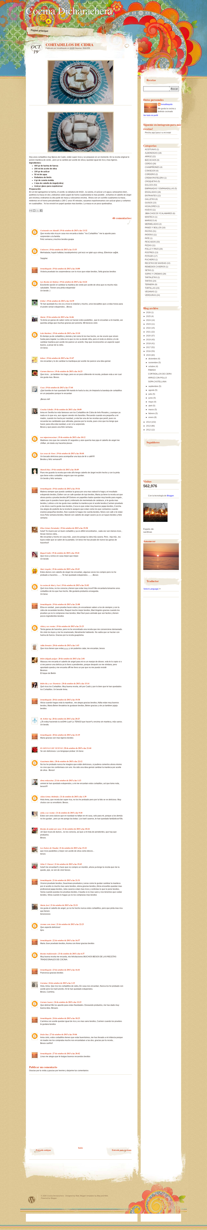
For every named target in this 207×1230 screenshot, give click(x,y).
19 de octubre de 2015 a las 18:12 (71, 437)
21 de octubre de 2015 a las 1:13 (68, 780)
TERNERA (149, 284)
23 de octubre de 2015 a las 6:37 (71, 953)
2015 (148, 355)
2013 (148, 426)
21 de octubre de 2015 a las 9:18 (69, 812)
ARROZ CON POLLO (157, 378)
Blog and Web (102, 1196)
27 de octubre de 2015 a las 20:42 (66, 1053)
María (42, 317)
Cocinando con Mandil (49, 230)
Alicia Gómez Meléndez (49, 796)
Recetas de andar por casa (50, 829)
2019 (148, 339)
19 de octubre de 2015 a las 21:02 (75, 585)
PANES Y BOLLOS (153, 228)
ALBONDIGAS (151, 153)
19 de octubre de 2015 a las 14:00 (66, 268)
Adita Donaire (46, 645)
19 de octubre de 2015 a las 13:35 (63, 249)
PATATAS (149, 235)
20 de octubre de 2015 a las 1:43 (66, 645)
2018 (148, 343)
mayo (151, 402)
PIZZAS (148, 245)
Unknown (44, 249)
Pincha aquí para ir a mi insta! (158, 133)
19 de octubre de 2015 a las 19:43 (66, 569)
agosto (151, 390)
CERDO (148, 164)
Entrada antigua (43, 1149)
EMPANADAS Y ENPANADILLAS (159, 188)
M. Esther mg (45, 718)
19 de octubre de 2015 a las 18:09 (68, 409)
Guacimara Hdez (47, 761)
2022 (148, 328)
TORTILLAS (150, 288)
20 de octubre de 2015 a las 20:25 (66, 718)
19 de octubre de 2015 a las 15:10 (66, 333)
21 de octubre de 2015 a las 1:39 (73, 796)
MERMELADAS (152, 224)
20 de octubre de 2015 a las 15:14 (75, 683)
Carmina (43, 983)
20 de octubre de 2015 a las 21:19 (66, 735)
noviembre (153, 362)
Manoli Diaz (45, 469)
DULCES (86, 48)
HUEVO (148, 210)
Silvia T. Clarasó (46, 864)
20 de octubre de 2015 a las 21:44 (77, 748)
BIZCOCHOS (150, 160)
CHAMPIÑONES (152, 167)
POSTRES (149, 252)
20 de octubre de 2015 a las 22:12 (68, 761)
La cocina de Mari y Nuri (50, 585)
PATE (147, 238)
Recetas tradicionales (48, 953)
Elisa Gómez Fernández (49, 528)
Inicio (80, 1147)
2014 (148, 422)
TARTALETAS (151, 277)
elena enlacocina (47, 780)
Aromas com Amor (47, 924)
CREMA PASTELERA (154, 178)
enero (151, 417)
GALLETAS (150, 199)
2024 (148, 320)
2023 (148, 324)
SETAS (148, 270)
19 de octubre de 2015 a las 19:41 (65, 553)
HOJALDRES (151, 206)
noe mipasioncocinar (48, 437)
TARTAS (148, 281)
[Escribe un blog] (34, 210)
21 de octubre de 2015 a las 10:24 (76, 829)
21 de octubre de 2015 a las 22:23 (70, 924)
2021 (148, 332)
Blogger (170, 496)
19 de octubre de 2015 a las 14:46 (60, 317)
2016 (148, 351)
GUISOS (148, 203)
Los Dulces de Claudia (49, 848)
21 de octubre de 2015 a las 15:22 (73, 848)
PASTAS (148, 231)
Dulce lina (44, 1034)
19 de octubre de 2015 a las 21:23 (70, 626)
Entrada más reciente (121, 1149)
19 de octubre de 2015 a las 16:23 (68, 371)
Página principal (39, 30)
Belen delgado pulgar (48, 658)
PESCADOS (150, 242)
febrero (151, 413)
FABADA (152, 370)
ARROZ (148, 156)
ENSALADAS (151, 192)
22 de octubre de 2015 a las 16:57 (66, 940)
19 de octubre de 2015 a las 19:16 (66, 488)
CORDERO (150, 174)
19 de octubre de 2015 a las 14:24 (73, 281)
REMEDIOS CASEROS (155, 267)
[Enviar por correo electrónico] (30, 210)
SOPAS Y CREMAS (153, 274)
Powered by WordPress (31, 1199)
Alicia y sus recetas (47, 626)
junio (150, 398)
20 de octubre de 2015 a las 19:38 (66, 699)
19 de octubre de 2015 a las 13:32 (73, 230)
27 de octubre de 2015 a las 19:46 (63, 1034)
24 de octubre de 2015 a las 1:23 (62, 983)
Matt (77, 1196)
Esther (43, 301)
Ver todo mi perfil (150, 115)
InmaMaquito (45, 268)
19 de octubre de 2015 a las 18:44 (70, 453)
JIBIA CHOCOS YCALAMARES (158, 213)
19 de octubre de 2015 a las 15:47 (60, 358)
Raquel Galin (45, 553)
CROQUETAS (151, 181)
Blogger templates (87, 1196)
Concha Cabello (46, 409)
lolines (42, 358)
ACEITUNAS (150, 149)
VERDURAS (150, 295)
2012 (148, 430)
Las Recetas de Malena (49, 281)
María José (45, 905)
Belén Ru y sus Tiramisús (50, 683)
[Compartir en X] (37, 210)
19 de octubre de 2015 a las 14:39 (60, 301)
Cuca (42, 387)
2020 (148, 336)
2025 (148, 316)
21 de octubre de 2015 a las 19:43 (68, 864)
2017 (148, 347)
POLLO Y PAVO (152, 249)
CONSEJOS (150, 171)
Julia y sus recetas (47, 812)
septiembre (153, 386)
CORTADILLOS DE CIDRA (160, 374)
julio (150, 394)
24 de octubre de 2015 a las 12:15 (67, 1002)
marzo (151, 409)
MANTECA (149, 217)
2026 (148, 312)
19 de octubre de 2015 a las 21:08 (66, 604)
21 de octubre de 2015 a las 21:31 (66, 880)
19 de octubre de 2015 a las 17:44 (59, 387)
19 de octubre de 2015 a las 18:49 (65, 469)
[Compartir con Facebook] (41, 210)
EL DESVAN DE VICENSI (51, 748)
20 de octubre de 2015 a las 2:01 (72, 658)
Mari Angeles (45, 569)
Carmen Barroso (47, 371)
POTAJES (149, 256)
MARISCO (149, 220)
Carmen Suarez (46, 1002)
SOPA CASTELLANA (157, 381)
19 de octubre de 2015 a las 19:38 (74, 528)
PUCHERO (150, 260)
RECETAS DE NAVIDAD (155, 263)
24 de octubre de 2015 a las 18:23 (66, 1018)
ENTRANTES (151, 196)
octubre (152, 366)
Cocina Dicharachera (69, 10)
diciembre (153, 359)
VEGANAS (149, 291)
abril (150, 406)
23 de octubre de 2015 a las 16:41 (66, 969)
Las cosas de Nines (47, 453)
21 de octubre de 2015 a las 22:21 (64, 905)
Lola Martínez (46, 333)
